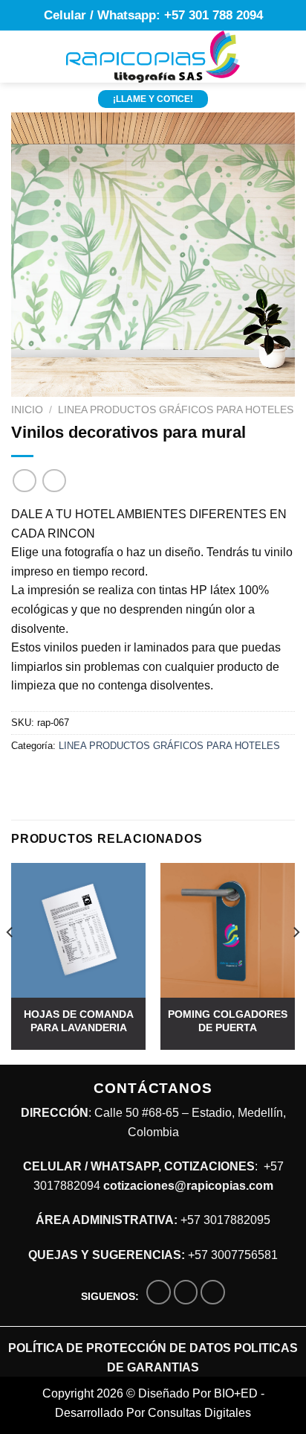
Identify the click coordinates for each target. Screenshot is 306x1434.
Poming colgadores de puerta (227, 1020)
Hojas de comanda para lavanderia (79, 1020)
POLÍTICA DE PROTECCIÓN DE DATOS (119, 1348)
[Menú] (20, 56)
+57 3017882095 (225, 1220)
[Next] (295, 962)
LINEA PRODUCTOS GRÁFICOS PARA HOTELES (175, 409)
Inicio (27, 409)
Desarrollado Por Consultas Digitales (153, 1412)
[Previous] (10, 962)
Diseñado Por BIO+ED (198, 1393)
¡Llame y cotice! (153, 99)
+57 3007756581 (233, 1255)
